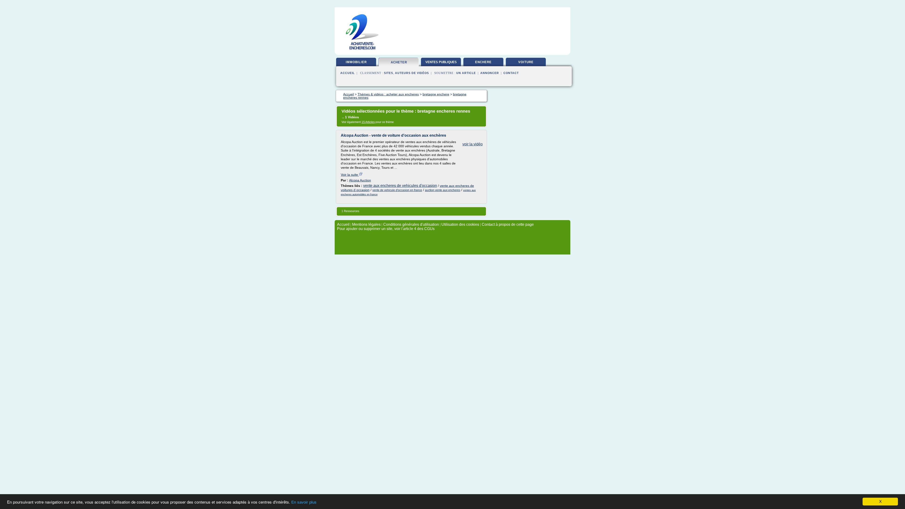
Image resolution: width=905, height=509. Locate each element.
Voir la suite (350, 175)
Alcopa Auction (360, 180)
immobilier (356, 62)
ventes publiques (441, 62)
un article (466, 73)
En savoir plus (304, 502)
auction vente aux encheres (442, 190)
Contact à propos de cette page (508, 224)
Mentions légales (366, 224)
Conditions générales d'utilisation (411, 224)
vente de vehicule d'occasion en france (397, 190)
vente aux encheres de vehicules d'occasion (400, 186)
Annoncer (489, 73)
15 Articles (368, 122)
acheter (399, 62)
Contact (511, 73)
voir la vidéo (472, 144)
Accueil (347, 73)
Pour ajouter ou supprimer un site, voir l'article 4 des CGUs (386, 229)
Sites (388, 73)
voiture (526, 62)
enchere (483, 62)
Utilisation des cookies (460, 224)
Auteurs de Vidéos (412, 73)
